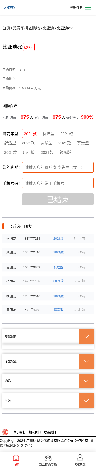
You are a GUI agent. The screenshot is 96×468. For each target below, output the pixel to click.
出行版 (29, 152)
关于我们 (19, 432)
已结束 (58, 199)
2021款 (30, 133)
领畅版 (65, 152)
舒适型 (10, 143)
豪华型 (46, 143)
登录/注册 (76, 7)
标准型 (48, 133)
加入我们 (35, 432)
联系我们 (50, 432)
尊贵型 (83, 143)
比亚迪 (48, 28)
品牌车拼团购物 (26, 28)
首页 (6, 28)
